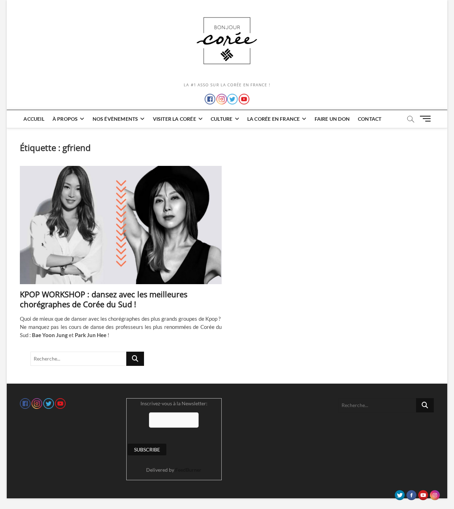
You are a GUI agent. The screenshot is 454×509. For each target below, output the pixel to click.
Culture (221, 119)
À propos (65, 119)
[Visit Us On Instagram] (435, 493)
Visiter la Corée (174, 119)
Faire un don (332, 119)
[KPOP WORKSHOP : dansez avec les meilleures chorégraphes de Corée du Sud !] (121, 225)
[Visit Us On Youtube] (423, 493)
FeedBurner (188, 470)
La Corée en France (273, 119)
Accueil (33, 119)
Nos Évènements (115, 119)
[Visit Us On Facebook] (411, 493)
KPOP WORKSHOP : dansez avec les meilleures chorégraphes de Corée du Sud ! (103, 299)
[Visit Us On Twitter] (399, 493)
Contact (369, 119)
